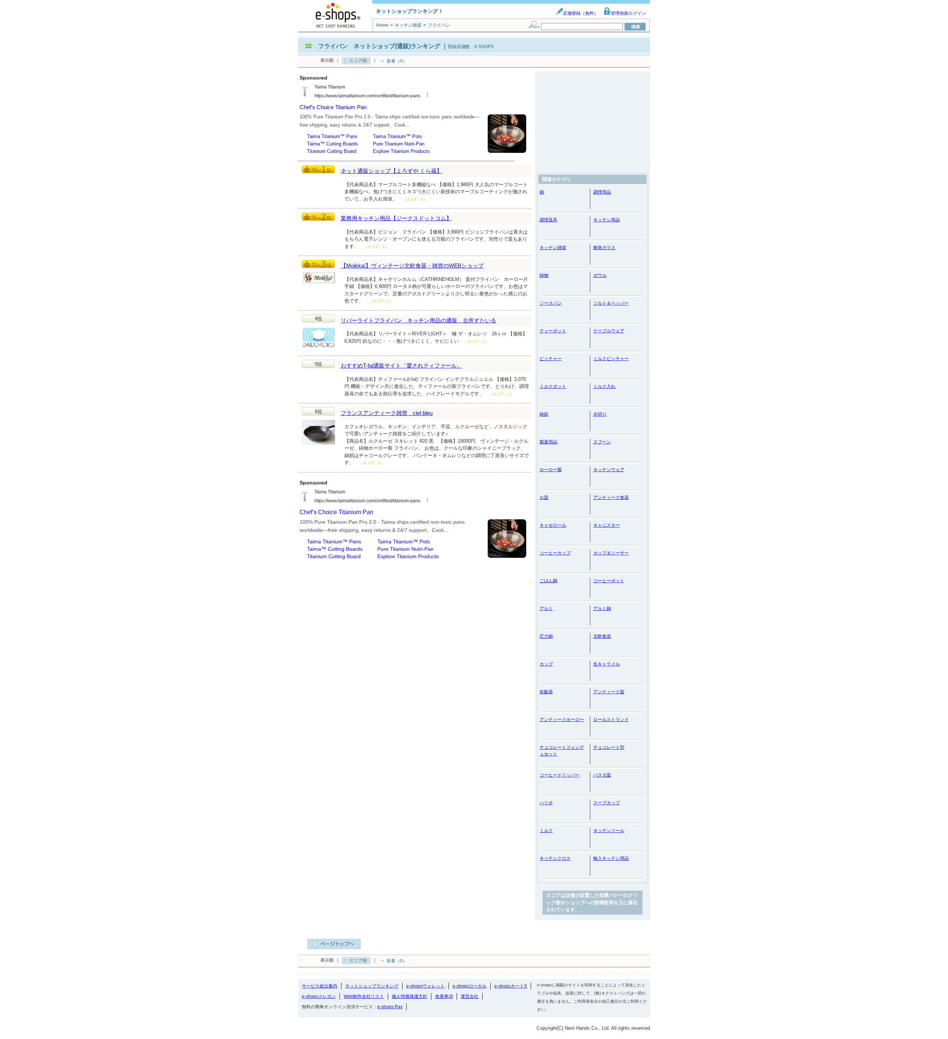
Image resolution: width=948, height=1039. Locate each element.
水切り (600, 414)
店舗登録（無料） (580, 13)
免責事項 (444, 996)
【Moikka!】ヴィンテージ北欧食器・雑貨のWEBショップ (412, 265)
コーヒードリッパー (560, 775)
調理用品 (602, 192)
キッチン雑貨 (553, 247)
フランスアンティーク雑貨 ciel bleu (387, 413)
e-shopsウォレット (425, 986)
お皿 (544, 497)
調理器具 (548, 219)
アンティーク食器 (611, 497)
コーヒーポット (608, 580)
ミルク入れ (604, 386)
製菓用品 (548, 442)
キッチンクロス (555, 858)
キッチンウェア (608, 469)
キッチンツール (608, 830)
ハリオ (546, 802)
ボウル (600, 275)
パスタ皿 (602, 775)
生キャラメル (606, 664)
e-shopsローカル (470, 986)
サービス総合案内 (319, 986)
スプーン (602, 442)
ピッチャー (551, 358)
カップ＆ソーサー (611, 553)
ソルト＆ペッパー (611, 303)
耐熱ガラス (604, 247)
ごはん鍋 (548, 580)
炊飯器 (546, 691)
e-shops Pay (390, 1006)
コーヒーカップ (555, 553)
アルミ (546, 608)
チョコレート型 (608, 747)
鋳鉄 (544, 414)
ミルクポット (553, 386)
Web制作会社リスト (364, 996)
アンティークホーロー (562, 719)
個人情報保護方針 (409, 996)
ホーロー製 (551, 469)
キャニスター (606, 525)
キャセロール (553, 525)
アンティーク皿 (608, 691)
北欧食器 (602, 636)
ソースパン (551, 303)
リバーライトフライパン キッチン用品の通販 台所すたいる (418, 320)
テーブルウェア (608, 331)
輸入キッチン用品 (611, 858)
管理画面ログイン (628, 13)
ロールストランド (611, 719)
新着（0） (397, 61)
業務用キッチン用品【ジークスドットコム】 (396, 218)
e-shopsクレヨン (319, 996)
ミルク (546, 830)
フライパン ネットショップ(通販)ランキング (379, 46)
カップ (546, 664)
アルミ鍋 (602, 608)
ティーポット (553, 331)
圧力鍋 (546, 636)
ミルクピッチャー (611, 358)
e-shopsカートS (510, 986)
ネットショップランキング (371, 986)
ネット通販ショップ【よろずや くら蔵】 (391, 171)
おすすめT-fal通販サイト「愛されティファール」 (401, 365)
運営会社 (469, 996)
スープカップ (606, 802)
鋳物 (544, 275)
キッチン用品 (606, 219)
